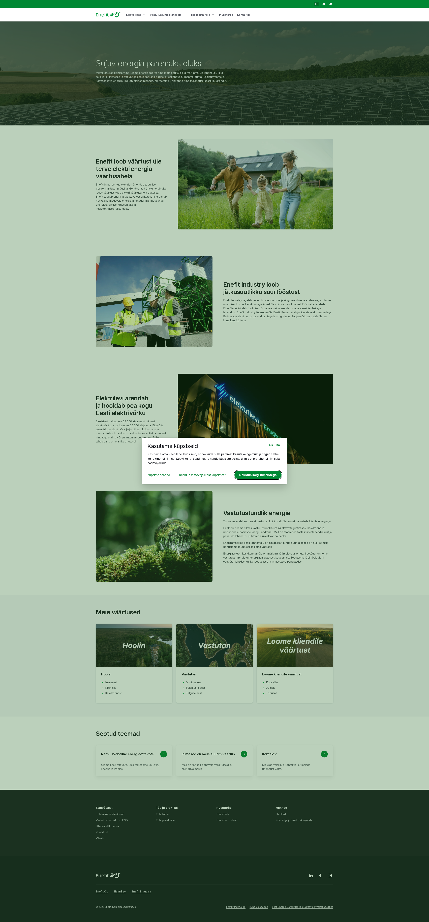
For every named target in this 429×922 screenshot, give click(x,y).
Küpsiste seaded (158, 475)
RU (278, 444)
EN (271, 444)
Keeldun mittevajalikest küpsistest (202, 475)
